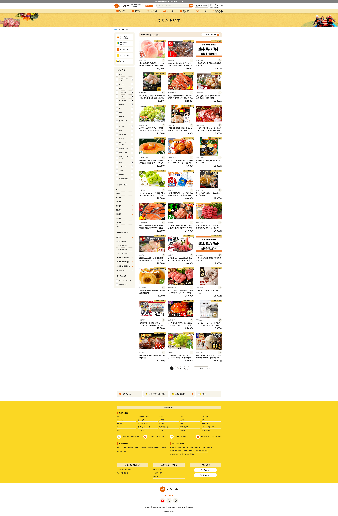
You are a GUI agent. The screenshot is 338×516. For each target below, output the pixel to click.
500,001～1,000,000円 (176, 454)
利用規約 (147, 507)
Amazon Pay (123, 284)
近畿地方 (118, 210)
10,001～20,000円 (183, 447)
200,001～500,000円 (202, 451)
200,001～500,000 (122, 262)
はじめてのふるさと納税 (124, 469)
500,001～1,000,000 (123, 266)
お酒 (203, 420)
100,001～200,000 (122, 258)
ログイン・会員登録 (202, 5)
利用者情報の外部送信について (176, 507)
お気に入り (216, 7)
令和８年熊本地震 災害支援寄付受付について (169, 1)
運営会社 (190, 507)
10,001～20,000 (121, 241)
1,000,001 (121, 270)
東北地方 (118, 197)
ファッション (142, 430)
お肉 (181, 416)
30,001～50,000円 (206, 447)
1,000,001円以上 (189, 454)
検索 (191, 5)
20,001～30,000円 (195, 447)
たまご (182, 420)
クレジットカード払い (125, 280)
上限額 (211, 7)
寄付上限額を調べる (122, 473)
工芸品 (161, 430)
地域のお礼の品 (163, 427)
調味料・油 (205, 423)
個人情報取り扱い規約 (159, 507)
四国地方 (118, 218)
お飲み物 (119, 423)
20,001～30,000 (121, 245)
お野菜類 (161, 420)
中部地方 (118, 206)
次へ (201, 368)
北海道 (118, 193)
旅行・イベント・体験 (144, 427)
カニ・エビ (120, 420)
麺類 (181, 423)
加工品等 (161, 423)
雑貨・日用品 (184, 427)
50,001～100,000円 (175, 451)
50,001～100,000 (122, 253)
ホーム (116, 29)
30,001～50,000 (121, 249)
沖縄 (117, 226)
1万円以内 (173, 447)
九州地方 (118, 222)
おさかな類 (141, 420)
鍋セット (119, 427)
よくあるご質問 (157, 473)
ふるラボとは (157, 469)
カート (222, 7)
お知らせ (155, 476)
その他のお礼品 (206, 430)
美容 (118, 430)
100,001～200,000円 (188, 451)
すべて (121, 74)
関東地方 (118, 201)
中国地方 (118, 214)
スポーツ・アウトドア (208, 427)
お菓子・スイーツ (143, 423)
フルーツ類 (205, 416)
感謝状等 (182, 430)
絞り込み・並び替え (210, 34)
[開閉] (132, 79)
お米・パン (162, 416)
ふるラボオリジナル (143, 416)
